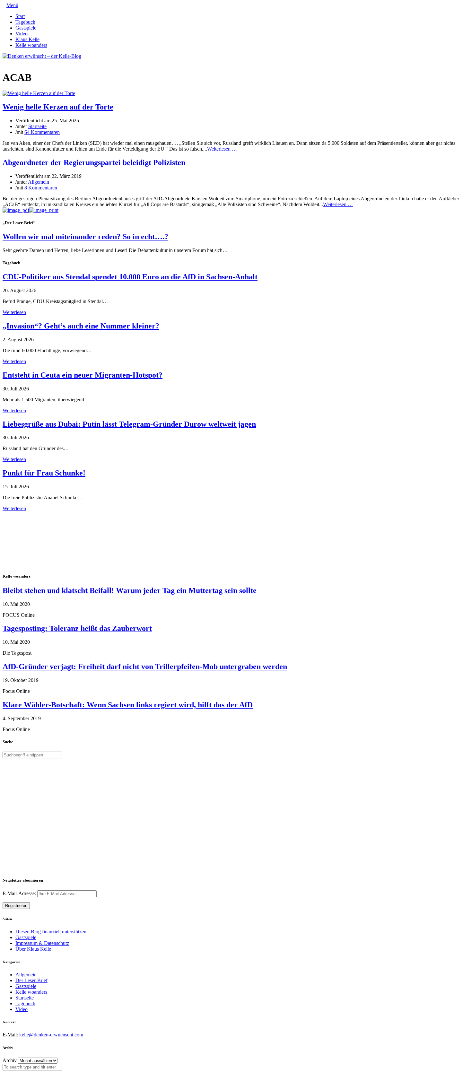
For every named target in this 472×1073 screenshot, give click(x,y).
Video (21, 33)
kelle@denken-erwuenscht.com (51, 1034)
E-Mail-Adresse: (20, 893)
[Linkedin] (15, 62)
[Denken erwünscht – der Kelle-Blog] (42, 56)
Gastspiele (25, 28)
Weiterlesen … (222, 149)
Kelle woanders (31, 45)
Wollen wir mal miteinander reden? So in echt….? (85, 236)
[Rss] (20, 62)
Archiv (10, 1060)
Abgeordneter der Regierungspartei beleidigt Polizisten (94, 162)
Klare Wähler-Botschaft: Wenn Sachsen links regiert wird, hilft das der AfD (128, 705)
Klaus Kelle (27, 39)
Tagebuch (25, 22)
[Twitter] (4, 62)
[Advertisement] (44, 541)
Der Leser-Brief (31, 980)
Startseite (37, 126)
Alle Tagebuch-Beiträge (27, 514)
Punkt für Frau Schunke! (44, 473)
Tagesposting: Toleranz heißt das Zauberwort (77, 628)
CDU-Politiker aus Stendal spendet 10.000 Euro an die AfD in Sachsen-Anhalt (130, 277)
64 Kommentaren (42, 132)
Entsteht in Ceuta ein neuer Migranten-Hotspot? (82, 375)
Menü (12, 5)
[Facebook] (10, 62)
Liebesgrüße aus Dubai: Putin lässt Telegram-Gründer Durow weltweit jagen (129, 424)
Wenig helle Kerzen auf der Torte (58, 107)
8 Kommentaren (40, 187)
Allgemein (38, 182)
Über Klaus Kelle (33, 949)
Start (20, 16)
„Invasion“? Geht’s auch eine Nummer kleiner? (81, 326)
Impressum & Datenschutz (42, 943)
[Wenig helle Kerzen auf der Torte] (39, 93)
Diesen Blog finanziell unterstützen (50, 931)
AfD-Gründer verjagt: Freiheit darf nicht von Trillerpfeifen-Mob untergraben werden (145, 666)
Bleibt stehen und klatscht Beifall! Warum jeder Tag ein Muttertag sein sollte (130, 590)
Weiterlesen (14, 312)
